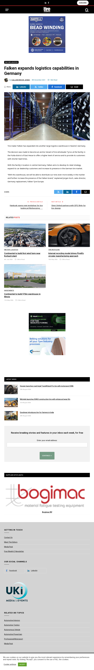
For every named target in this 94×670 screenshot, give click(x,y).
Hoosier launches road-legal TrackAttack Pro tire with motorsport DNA (46, 386)
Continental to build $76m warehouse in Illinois (22, 295)
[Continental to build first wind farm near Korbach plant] (25, 235)
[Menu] (7, 10)
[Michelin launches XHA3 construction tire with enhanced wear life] (11, 402)
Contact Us (8, 537)
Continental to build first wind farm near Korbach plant (22, 255)
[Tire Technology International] (47, 10)
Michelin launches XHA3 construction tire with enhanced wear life (45, 399)
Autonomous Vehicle (12, 629)
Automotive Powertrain (13, 634)
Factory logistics (11, 62)
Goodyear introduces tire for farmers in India (37, 412)
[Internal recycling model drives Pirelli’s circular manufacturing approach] (69, 235)
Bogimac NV (47, 512)
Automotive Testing (11, 625)
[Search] (87, 10)
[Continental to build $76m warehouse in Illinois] (25, 276)
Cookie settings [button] (10, 664)
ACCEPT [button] (22, 664)
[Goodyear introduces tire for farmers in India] (11, 415)
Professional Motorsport (13, 639)
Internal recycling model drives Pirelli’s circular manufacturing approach (66, 255)
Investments (9, 291)
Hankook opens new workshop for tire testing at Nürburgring (26, 207)
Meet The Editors (10, 542)
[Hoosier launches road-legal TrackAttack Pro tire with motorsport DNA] (11, 389)
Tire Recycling (54, 250)
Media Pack (8, 547)
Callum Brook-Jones (21, 80)
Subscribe (83, 3)
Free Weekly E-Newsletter (14, 551)
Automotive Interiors (12, 620)
